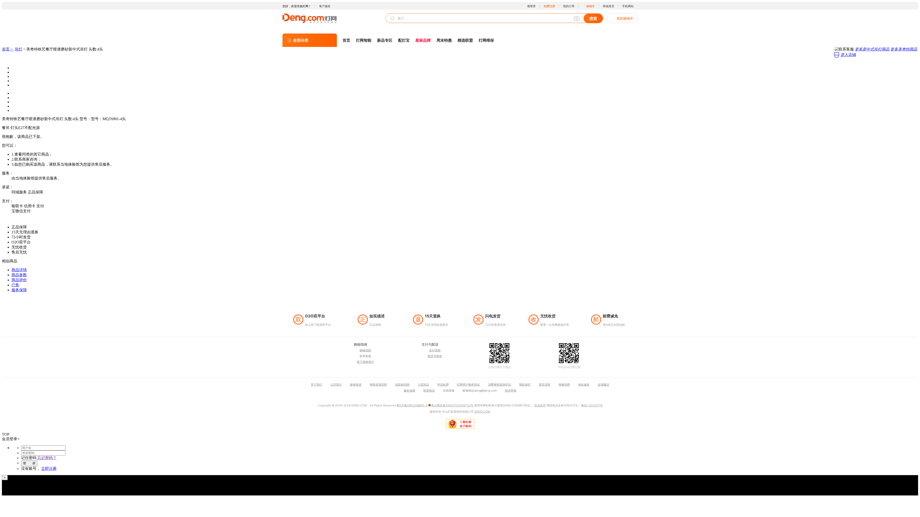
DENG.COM (482, 411)
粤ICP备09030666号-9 (412, 405)
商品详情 (19, 270)
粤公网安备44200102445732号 (452, 405)
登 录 (29, 463)
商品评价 (19, 280)
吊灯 (18, 49)
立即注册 (49, 468)
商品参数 (19, 275)
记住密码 (28, 458)
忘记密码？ (47, 458)
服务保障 (19, 290)
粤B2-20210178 (591, 405)
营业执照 (540, 405)
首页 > (8, 49)
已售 (15, 285)
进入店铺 (848, 55)
